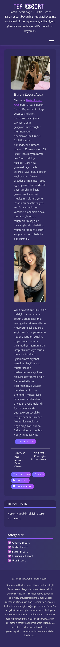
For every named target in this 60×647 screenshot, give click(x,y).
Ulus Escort (19, 560)
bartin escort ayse (25, 441)
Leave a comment (25, 486)
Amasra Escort (21, 542)
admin (41, 474)
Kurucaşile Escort (22, 556)
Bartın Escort (22, 480)
